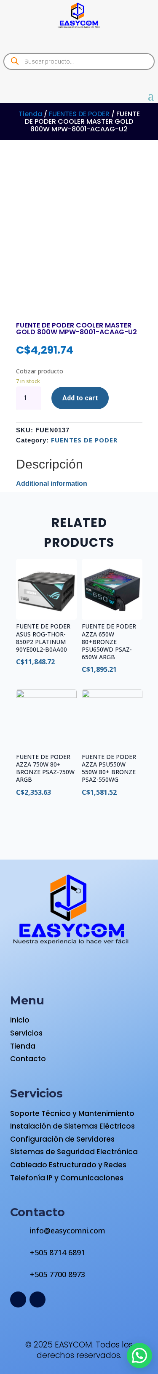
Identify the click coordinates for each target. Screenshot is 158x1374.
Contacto (28, 1059)
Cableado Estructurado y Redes (68, 1165)
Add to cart (80, 398)
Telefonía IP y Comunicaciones (66, 1178)
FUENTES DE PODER (79, 114)
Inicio (19, 1020)
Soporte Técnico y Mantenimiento (72, 1113)
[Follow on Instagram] (37, 1299)
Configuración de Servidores (62, 1139)
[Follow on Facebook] (18, 1299)
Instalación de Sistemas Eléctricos (72, 1126)
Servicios (26, 1033)
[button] (139, 1355)
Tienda (30, 114)
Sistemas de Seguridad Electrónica (74, 1152)
